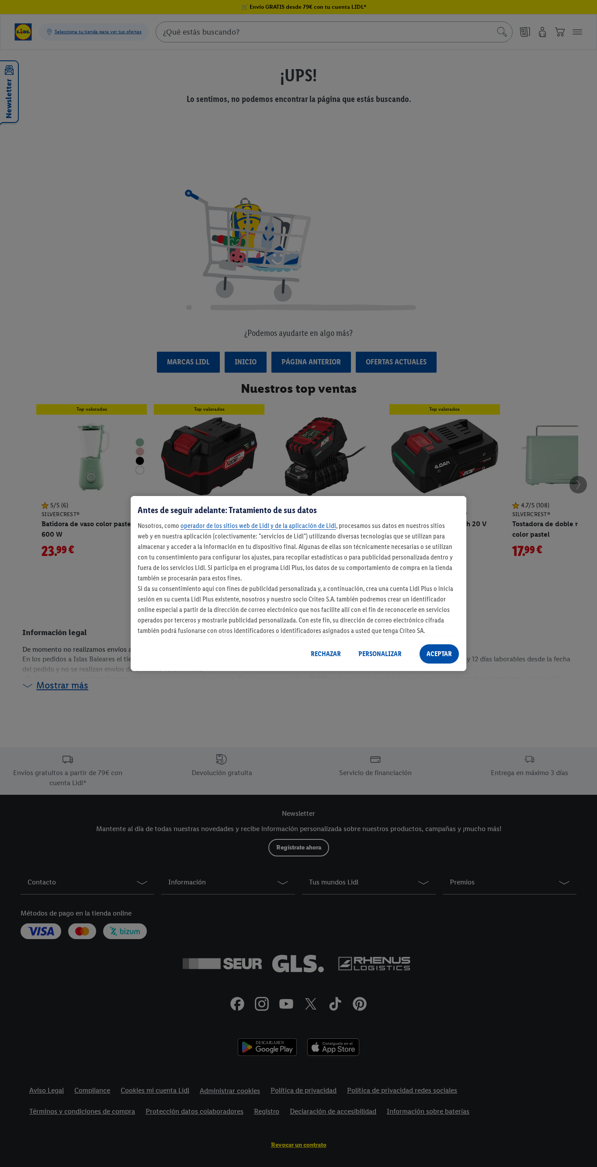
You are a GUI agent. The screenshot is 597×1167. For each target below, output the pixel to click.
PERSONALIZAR (380, 654)
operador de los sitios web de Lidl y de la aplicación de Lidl (258, 525)
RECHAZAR (326, 654)
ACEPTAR (439, 654)
